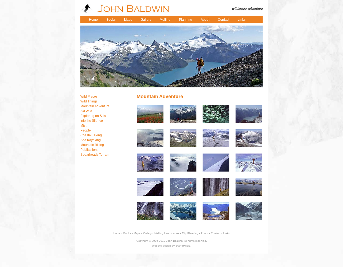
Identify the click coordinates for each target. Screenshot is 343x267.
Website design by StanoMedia (171, 245)
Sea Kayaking (90, 140)
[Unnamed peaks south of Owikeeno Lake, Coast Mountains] (183, 146)
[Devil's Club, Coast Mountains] (216, 122)
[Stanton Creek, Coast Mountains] (183, 219)
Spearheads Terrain (94, 154)
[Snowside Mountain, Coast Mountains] (249, 170)
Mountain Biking (92, 145)
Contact (223, 20)
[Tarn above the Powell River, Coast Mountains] (249, 195)
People (85, 130)
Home (93, 20)
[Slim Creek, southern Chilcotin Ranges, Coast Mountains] (150, 122)
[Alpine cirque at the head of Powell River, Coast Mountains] (249, 146)
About (205, 20)
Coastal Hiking (91, 135)
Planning (185, 20)
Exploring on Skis (93, 116)
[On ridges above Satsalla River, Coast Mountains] (216, 170)
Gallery (146, 20)
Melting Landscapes (166, 233)
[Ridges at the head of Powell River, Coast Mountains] (216, 146)
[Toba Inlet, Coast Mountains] (249, 122)
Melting (165, 20)
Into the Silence (91, 121)
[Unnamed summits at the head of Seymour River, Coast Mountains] (150, 170)
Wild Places (89, 96)
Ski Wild (86, 111)
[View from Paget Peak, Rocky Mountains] (183, 122)
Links (241, 20)
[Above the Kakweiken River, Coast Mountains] (150, 195)
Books (110, 20)
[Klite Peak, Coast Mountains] (183, 170)
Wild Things (89, 101)
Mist (83, 125)
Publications (89, 150)
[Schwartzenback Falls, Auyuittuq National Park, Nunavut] (216, 195)
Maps (128, 20)
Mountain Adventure (95, 106)
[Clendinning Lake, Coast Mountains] (249, 219)
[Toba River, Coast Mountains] (183, 195)
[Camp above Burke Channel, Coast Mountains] (150, 146)
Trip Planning (190, 233)
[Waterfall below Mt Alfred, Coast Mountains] (150, 219)
